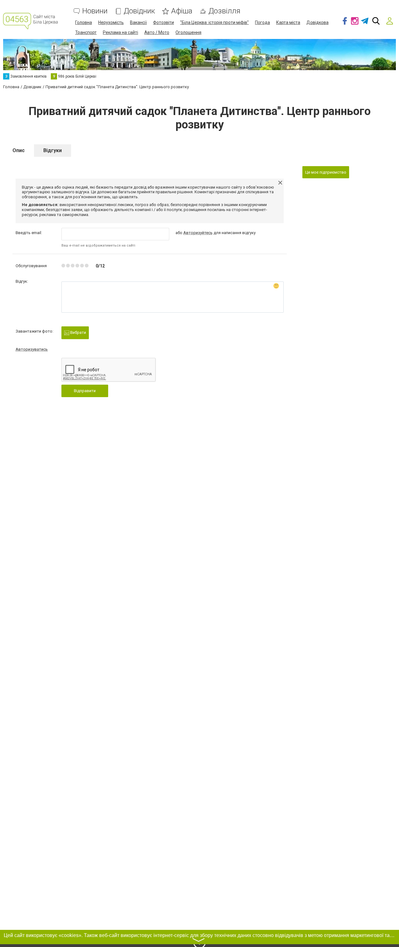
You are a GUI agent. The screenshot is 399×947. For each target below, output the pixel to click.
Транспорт (86, 32)
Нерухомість (111, 22)
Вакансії (138, 22)
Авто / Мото (156, 32)
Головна (83, 22)
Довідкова (317, 22)
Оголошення (188, 32)
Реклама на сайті (120, 32)
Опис (18, 150)
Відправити (85, 390)
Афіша (181, 11)
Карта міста (288, 22)
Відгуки (52, 150)
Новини (95, 11)
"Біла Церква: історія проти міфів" (214, 22)
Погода (262, 22)
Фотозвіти (163, 22)
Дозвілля (224, 11)
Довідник (139, 11)
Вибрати (77, 332)
